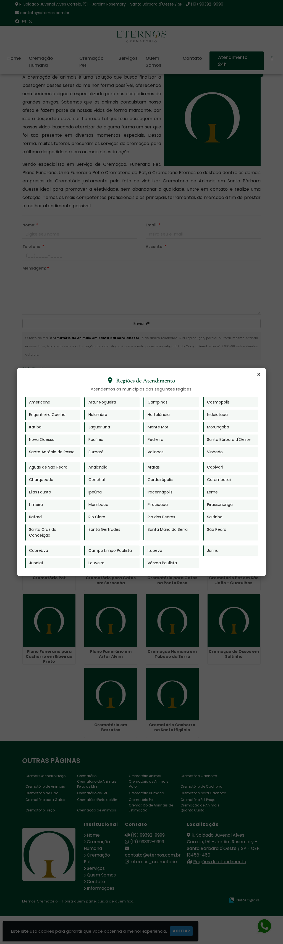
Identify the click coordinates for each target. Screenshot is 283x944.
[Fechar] (258, 374)
